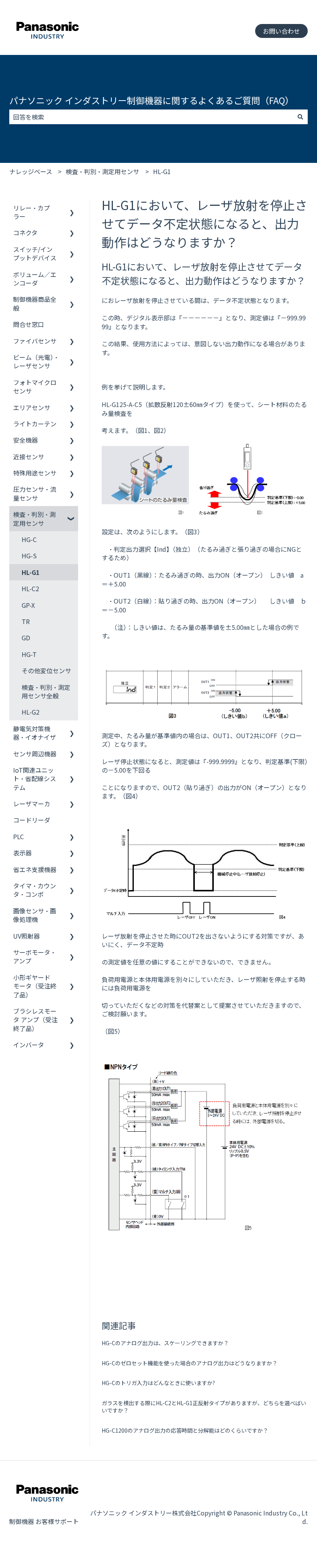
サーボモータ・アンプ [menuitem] (34, 956)
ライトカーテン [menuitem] (34, 423)
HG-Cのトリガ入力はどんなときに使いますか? (158, 1383)
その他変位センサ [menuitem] (46, 670)
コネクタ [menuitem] (25, 232)
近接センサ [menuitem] (28, 456)
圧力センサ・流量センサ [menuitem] (34, 493)
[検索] (300, 116)
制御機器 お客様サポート (44, 1521)
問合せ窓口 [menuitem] (28, 324)
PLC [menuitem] (18, 836)
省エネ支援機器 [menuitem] (34, 869)
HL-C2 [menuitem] (30, 588)
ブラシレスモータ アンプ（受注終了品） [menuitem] (35, 1019)
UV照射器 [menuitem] (26, 936)
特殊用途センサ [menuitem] (34, 472)
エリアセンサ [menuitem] (31, 407)
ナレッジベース (30, 171)
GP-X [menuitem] (28, 605)
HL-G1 (162, 171)
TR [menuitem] (26, 621)
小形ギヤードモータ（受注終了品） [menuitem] (34, 986)
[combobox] (151, 116)
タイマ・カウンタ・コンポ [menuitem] (34, 890)
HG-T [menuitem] (29, 654)
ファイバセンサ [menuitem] (34, 340)
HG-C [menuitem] (29, 539)
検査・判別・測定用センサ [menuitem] (34, 518)
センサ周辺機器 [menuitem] (34, 753)
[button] (72, 208)
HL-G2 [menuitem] (30, 712)
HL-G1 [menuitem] (30, 572)
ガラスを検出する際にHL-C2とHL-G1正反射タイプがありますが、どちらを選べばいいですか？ (204, 1406)
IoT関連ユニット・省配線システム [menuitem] (34, 778)
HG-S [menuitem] (29, 555)
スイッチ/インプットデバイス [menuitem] (34, 253)
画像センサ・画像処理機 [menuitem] (34, 915)
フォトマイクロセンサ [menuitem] (34, 386)
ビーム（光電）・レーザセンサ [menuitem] (36, 361)
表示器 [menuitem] (22, 852)
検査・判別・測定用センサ (102, 171)
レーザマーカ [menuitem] (31, 803)
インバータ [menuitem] (28, 1044)
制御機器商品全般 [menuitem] (34, 303)
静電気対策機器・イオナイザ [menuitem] (34, 733)
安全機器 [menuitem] (25, 440)
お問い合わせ (281, 31)
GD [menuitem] (26, 637)
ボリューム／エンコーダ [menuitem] (34, 278)
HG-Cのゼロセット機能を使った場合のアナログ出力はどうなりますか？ (190, 1363)
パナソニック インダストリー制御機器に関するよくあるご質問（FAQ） (151, 100)
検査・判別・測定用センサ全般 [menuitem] (46, 691)
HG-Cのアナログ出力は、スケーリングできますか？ (165, 1343)
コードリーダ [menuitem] (31, 819)
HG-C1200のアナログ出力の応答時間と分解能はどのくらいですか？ (185, 1430)
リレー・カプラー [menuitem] (31, 212)
